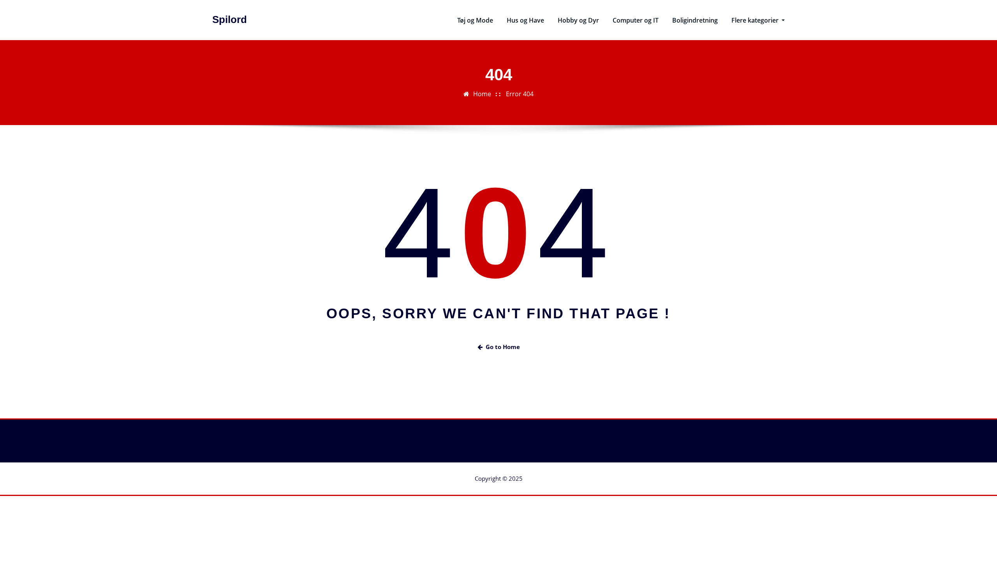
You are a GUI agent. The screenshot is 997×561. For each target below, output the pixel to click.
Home (482, 94)
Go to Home (503, 347)
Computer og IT (636, 20)
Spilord (229, 19)
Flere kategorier (755, 20)
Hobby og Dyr (578, 20)
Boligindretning (695, 20)
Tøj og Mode (475, 20)
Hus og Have (525, 20)
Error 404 (520, 94)
